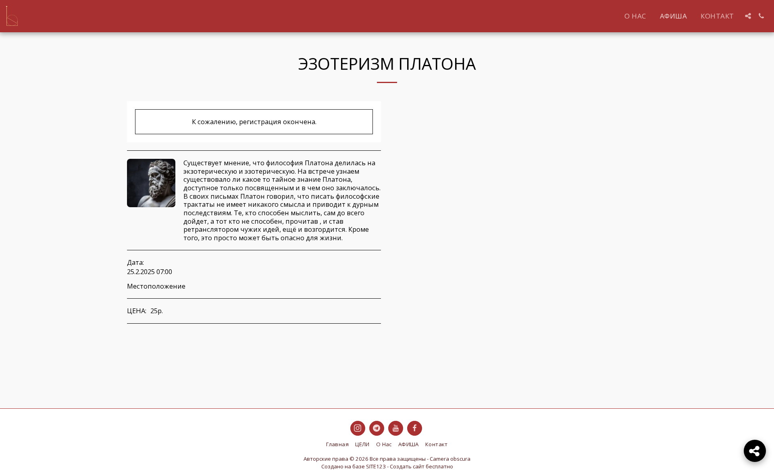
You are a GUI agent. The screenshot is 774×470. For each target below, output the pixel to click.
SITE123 (376, 466)
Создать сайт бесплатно (421, 466)
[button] (748, 15)
